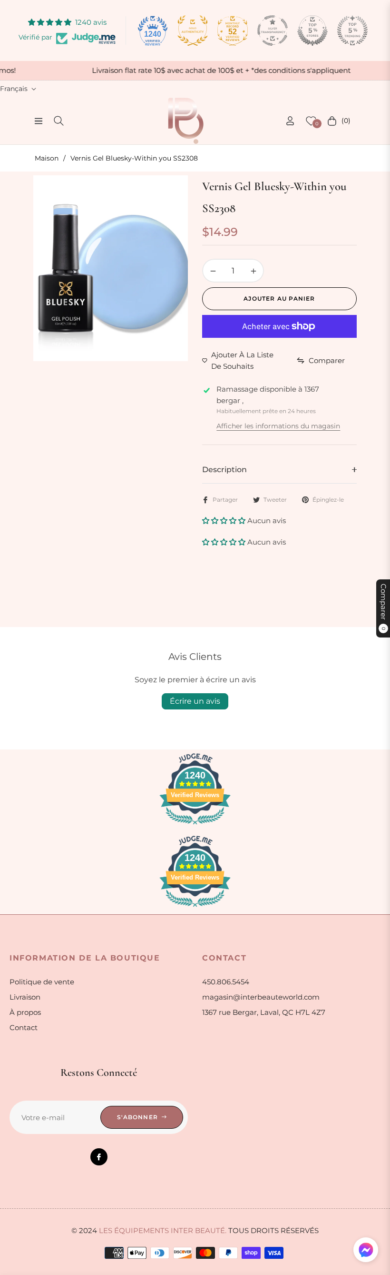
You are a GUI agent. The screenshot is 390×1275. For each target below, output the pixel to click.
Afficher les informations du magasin (278, 426)
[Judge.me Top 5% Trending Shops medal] (352, 30)
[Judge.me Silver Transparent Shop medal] (272, 30)
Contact (24, 1027)
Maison (46, 158)
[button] (224, 520)
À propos (25, 1012)
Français (14, 88)
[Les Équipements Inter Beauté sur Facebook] (98, 1156)
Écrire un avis (195, 701)
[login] (290, 121)
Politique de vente (42, 981)
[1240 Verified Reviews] (195, 825)
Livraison (25, 997)
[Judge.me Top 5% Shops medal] (312, 30)
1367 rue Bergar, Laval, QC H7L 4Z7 (263, 1012)
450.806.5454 (225, 981)
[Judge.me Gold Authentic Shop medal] (192, 30)
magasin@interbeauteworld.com (261, 997)
